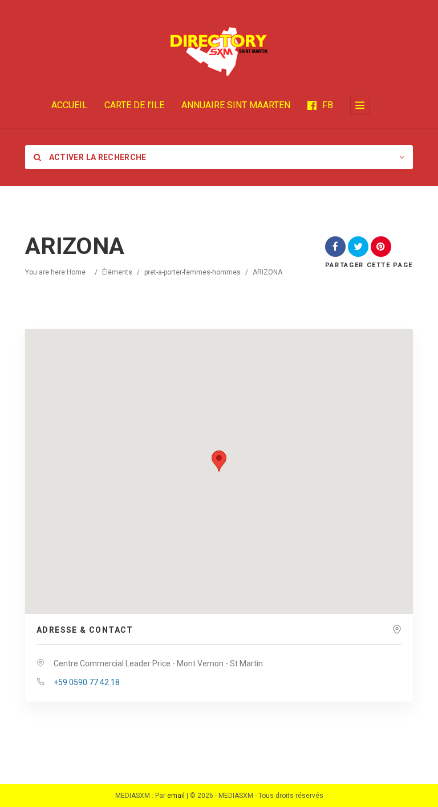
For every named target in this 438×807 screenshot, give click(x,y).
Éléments (117, 272)
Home (76, 272)
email (176, 796)
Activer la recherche (96, 157)
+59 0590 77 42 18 (87, 682)
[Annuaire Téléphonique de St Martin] (219, 51)
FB (327, 105)
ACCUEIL (69, 105)
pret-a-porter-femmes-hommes (192, 272)
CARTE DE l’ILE (134, 105)
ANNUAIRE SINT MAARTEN (235, 105)
